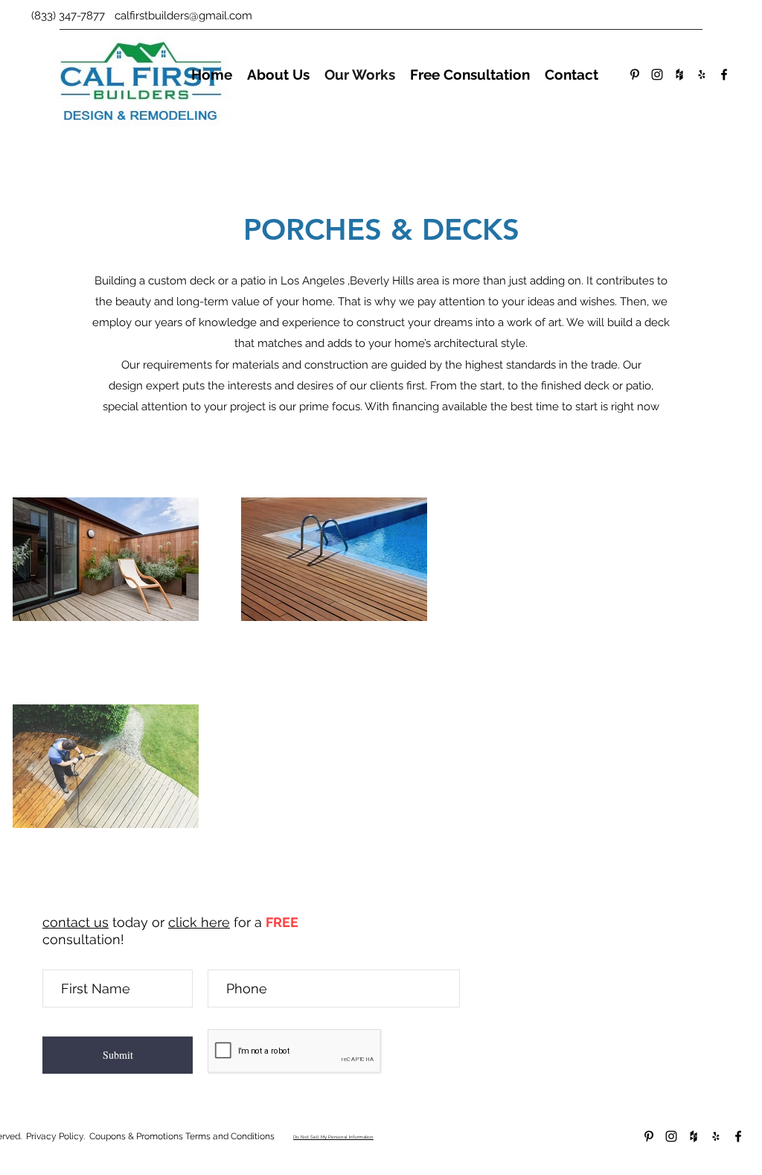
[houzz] (679, 74)
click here (199, 922)
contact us (75, 922)
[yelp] (701, 74)
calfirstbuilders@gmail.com (183, 15)
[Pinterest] (634, 74)
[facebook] (724, 74)
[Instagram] (657, 74)
